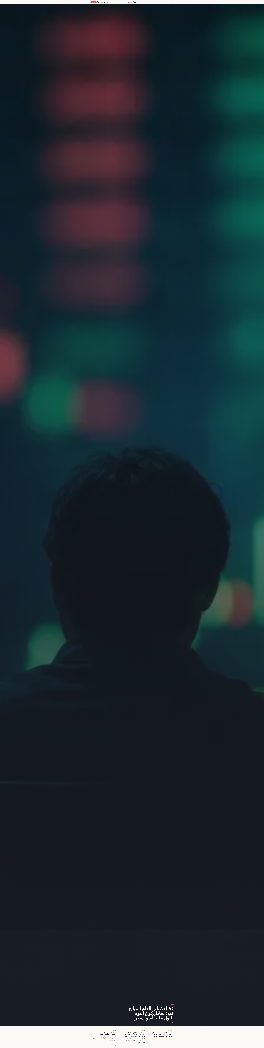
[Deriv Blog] (132, 2)
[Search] (173, 2)
